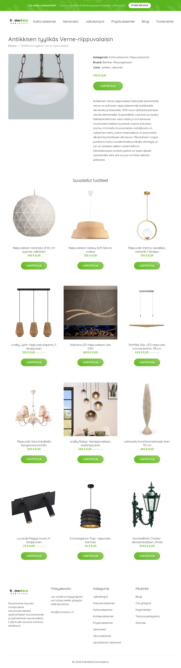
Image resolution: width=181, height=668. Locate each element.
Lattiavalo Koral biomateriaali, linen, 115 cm (147, 443)
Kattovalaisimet (44, 21)
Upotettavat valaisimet (107, 642)
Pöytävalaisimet (123, 21)
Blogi (145, 21)
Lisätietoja (108, 86)
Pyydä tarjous (139, 5)
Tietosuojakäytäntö (148, 616)
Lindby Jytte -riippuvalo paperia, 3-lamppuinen (34, 346)
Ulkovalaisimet (102, 636)
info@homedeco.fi (62, 612)
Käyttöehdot (143, 609)
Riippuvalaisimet (139, 57)
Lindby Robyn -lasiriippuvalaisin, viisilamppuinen (90, 443)
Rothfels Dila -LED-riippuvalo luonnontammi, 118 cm (147, 346)
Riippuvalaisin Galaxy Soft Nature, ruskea (90, 249)
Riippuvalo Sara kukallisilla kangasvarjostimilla (34, 443)
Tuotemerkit (165, 21)
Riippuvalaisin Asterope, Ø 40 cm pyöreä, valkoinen (34, 249)
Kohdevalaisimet (103, 616)
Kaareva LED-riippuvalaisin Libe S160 (90, 346)
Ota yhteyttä (143, 603)
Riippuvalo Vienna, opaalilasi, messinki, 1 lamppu (147, 249)
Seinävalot (70, 21)
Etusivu (12, 45)
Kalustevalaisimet (104, 603)
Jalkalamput (94, 21)
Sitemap (141, 623)
